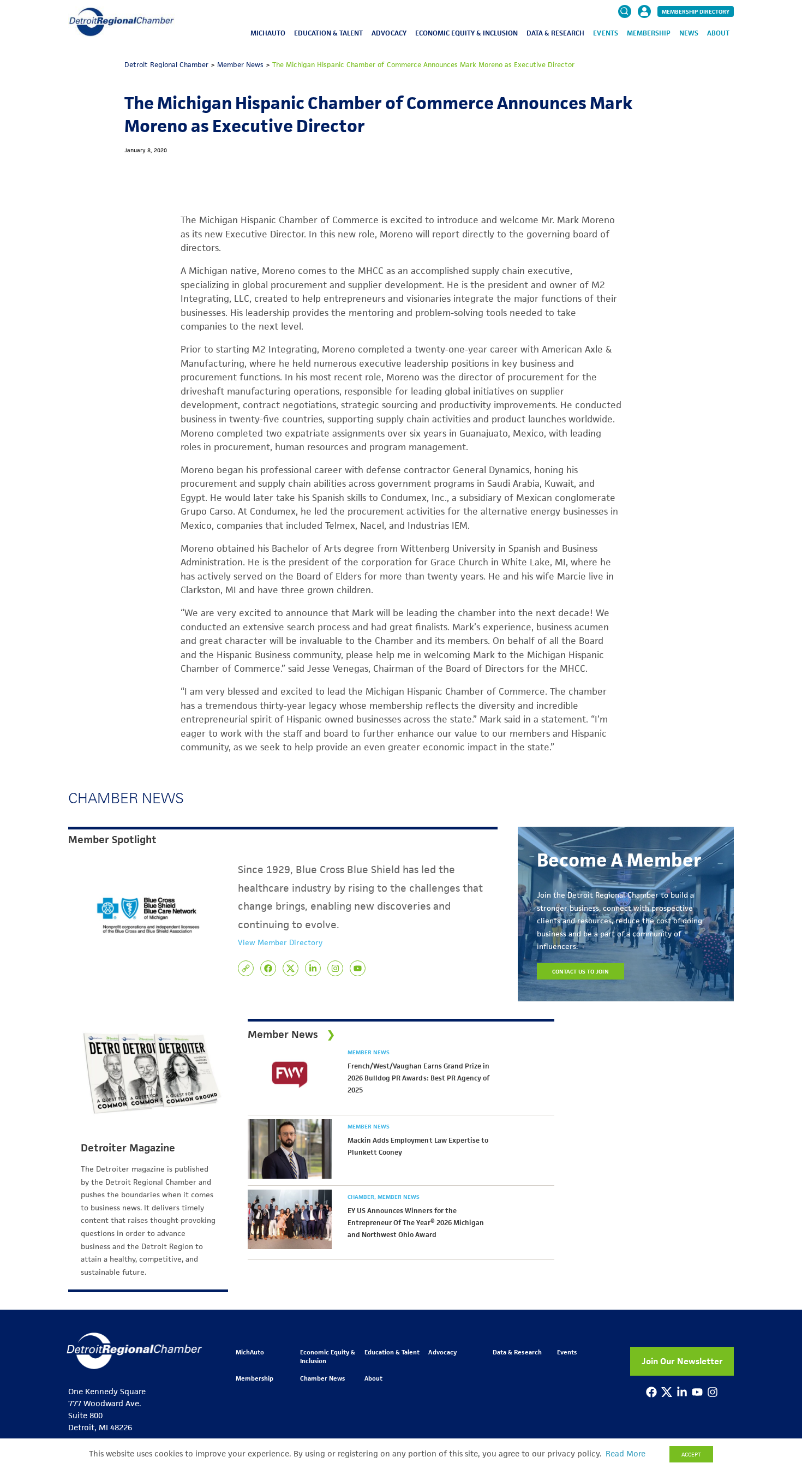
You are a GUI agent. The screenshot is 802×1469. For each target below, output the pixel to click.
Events (605, 33)
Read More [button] (625, 1454)
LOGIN (644, 45)
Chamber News (322, 1378)
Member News (369, 1052)
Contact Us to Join (580, 971)
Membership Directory (695, 11)
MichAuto (267, 33)
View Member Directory (280, 942)
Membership (649, 33)
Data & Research (555, 33)
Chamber (362, 1197)
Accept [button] (691, 1454)
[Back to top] (776, 1379)
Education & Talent (328, 33)
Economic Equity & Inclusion (466, 33)
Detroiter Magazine (128, 1148)
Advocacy (389, 33)
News (688, 33)
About (718, 33)
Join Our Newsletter (682, 1361)
